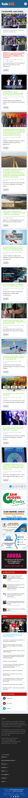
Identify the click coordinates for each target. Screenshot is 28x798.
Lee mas (6, 70)
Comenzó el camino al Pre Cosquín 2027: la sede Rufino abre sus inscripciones (15, 595)
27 (22, 486)
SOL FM (6, 59)
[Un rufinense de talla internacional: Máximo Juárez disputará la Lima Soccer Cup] (14, 82)
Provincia (20, 216)
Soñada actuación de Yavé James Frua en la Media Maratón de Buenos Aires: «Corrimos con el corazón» (14, 55)
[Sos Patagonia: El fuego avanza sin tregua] (14, 383)
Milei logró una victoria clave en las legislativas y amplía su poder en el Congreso (13, 428)
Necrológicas (16, 795)
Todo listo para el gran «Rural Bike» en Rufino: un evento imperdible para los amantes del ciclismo (15, 577)
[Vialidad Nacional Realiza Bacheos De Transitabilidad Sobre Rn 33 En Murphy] (4, 602)
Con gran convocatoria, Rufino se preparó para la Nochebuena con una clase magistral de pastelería (13, 666)
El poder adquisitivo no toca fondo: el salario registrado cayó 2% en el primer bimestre (13, 248)
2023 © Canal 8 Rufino (18, 791)
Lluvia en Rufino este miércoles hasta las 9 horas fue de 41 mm (13, 285)
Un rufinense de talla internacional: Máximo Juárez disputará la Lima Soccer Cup (13, 93)
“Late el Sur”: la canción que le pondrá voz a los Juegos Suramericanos (14, 640)
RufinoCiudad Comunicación (17, 789)
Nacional (21, 59)
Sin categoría (4, 774)
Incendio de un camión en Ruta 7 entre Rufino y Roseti (12, 674)
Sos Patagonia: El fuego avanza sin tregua (13, 394)
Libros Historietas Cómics (7, 760)
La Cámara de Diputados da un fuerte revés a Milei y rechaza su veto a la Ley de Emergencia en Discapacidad (13, 467)
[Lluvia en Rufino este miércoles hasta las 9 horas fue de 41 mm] (14, 274)
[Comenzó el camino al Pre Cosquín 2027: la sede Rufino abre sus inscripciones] (4, 594)
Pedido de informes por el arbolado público (16, 609)
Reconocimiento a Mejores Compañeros (13, 670)
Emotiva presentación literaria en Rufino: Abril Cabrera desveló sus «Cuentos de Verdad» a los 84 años (13, 635)
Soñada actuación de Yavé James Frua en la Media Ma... (13, 31)
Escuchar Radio (7, 793)
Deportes (17, 59)
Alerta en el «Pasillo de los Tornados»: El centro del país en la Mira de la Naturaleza (14, 213)
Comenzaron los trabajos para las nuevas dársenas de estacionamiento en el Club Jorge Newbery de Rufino (15, 586)
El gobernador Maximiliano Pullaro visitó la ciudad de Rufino (14, 651)
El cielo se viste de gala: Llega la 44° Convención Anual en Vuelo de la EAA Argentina (14, 357)
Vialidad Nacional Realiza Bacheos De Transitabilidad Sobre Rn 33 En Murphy (15, 603)
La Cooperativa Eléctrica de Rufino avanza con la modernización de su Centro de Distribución (13, 680)
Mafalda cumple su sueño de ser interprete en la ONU (14, 688)
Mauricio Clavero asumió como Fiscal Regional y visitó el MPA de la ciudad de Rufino (13, 646)
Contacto (23, 795)
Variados (3, 778)
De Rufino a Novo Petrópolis (10, 661)
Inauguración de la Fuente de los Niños (12, 684)
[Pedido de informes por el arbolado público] (4, 610)
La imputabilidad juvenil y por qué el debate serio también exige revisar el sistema (14, 322)
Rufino (4, 61)
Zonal (20, 179)
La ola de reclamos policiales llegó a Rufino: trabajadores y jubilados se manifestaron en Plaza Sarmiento (14, 656)
